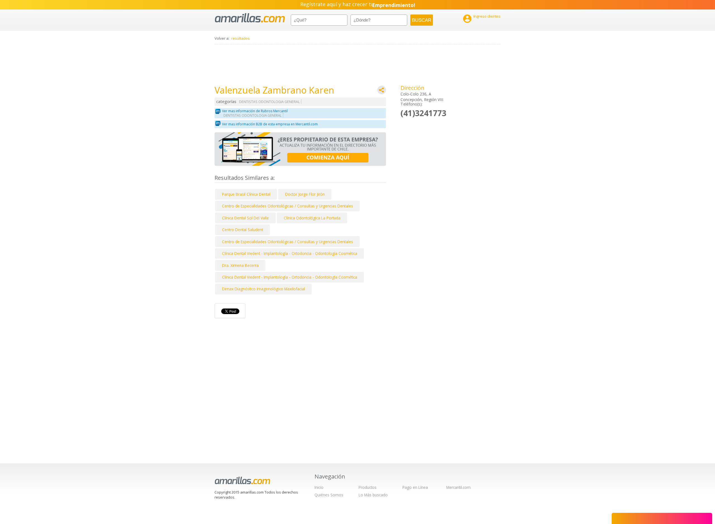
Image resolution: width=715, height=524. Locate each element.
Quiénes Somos (328, 494)
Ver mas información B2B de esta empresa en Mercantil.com (270, 124)
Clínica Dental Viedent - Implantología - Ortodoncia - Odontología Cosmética (289, 253)
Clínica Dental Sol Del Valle (245, 218)
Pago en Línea (415, 487)
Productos (367, 487)
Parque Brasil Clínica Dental (246, 194)
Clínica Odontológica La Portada (312, 218)
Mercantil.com (458, 487)
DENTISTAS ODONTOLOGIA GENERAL (269, 101)
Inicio (318, 487)
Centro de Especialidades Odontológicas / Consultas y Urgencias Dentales (287, 206)
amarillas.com (249, 18)
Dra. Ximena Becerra (240, 265)
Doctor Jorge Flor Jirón (305, 194)
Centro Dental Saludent (242, 229)
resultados (240, 38)
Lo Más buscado (373, 494)
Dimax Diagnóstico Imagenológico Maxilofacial (263, 288)
